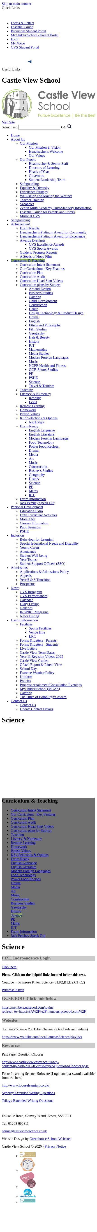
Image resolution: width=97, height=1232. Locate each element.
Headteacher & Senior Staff (48, 163)
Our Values (37, 155)
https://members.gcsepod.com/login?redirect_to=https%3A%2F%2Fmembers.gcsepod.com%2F (44, 1009)
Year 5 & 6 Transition (35, 580)
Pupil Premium (30, 527)
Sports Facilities (40, 628)
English (34, 321)
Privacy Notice (55, 1146)
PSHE (33, 378)
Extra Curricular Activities (38, 515)
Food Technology (41, 442)
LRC (32, 636)
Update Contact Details (36, 709)
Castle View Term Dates (37, 652)
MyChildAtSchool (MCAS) (40, 689)
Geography (37, 333)
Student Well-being (33, 555)
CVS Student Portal (25, 47)
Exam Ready (29, 426)
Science (34, 382)
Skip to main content (16, 4)
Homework (28, 410)
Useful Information (24, 620)
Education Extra (31, 511)
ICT (32, 345)
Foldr (14, 39)
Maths (33, 491)
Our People (28, 159)
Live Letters (28, 648)
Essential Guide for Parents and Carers (47, 212)
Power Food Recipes (44, 446)
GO (64, 127)
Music (33, 361)
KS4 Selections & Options (39, 418)
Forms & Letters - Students (39, 644)
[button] (30, 61)
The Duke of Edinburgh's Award (43, 697)
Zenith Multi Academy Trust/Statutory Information (56, 208)
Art (31, 458)
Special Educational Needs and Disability (49, 543)
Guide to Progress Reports (38, 252)
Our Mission (29, 143)
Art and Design (40, 289)
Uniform (26, 677)
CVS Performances (33, 596)
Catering (35, 297)
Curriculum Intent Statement (40, 264)
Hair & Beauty (39, 337)
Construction (38, 305)
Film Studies (38, 329)
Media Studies (39, 353)
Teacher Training (32, 200)
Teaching (26, 390)
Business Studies (41, 293)
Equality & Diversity (34, 188)
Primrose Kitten (13, 990)
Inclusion (17, 535)
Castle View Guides (34, 660)
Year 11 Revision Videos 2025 (41, 656)
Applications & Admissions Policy (44, 572)
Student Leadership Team (47, 180)
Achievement (20, 224)
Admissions (19, 568)
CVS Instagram (31, 592)
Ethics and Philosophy (45, 325)
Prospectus (27, 584)
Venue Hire (37, 632)
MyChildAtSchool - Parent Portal (34, 35)
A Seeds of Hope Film (36, 256)
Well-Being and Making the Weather (46, 196)
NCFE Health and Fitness (47, 365)
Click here (9, 967)
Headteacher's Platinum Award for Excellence (52, 236)
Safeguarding (29, 184)
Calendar (26, 600)
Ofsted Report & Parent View (41, 665)
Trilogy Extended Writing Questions (27, 1100)
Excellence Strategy (34, 192)
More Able (27, 519)
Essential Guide (22, 27)
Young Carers (29, 547)
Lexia (33, 402)
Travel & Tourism (41, 386)
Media (33, 454)
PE (31, 374)
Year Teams (28, 559)
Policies (25, 681)
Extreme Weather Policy (37, 673)
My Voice (18, 43)
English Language (42, 430)
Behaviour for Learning (36, 539)
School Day (28, 669)
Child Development (43, 301)
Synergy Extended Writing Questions (28, 1093)
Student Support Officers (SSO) (42, 563)
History (34, 341)
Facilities (26, 624)
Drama (34, 317)
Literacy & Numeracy (35, 394)
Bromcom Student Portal (28, 31)
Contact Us (19, 701)
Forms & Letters (22, 23)
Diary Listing (29, 604)
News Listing (29, 616)
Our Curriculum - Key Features (42, 269)
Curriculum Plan (31, 273)
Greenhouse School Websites (50, 1139)
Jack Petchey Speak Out (37, 503)
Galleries (26, 608)
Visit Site (8, 122)
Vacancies (27, 204)
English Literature (41, 434)
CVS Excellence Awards (46, 244)
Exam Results (29, 228)
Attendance (28, 551)
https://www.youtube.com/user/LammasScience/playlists (42, 1037)
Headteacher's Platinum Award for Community (53, 232)
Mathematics (38, 349)
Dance (33, 309)
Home (15, 135)
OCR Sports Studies (43, 370)
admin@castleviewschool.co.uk (24, 1131)
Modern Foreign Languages (49, 357)
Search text (10, 127)
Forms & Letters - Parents (38, 640)
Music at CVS (30, 216)
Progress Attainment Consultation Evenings (51, 685)
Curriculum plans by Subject (40, 285)
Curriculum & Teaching (28, 260)
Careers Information (34, 523)
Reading (35, 398)
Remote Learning (32, 406)
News (15, 588)
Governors (36, 176)
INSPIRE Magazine (34, 612)
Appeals (26, 576)
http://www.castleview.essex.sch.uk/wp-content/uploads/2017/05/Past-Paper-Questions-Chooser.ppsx (45, 1064)
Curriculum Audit (32, 277)
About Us (18, 139)
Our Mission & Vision (44, 147)
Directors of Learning (44, 167)
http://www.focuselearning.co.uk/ (25, 1085)
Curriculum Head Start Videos (41, 281)
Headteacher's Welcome (46, 151)
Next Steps (36, 422)
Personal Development (27, 507)
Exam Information (33, 499)
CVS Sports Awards (43, 248)
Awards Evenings (32, 240)
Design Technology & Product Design (56, 313)
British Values (30, 414)
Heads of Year (39, 172)
